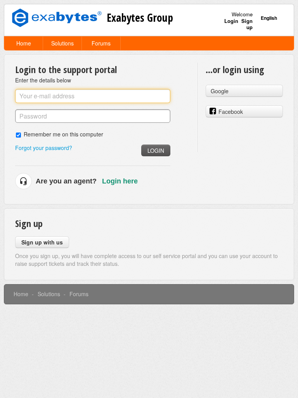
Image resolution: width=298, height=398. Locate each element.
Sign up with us (42, 242)
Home (23, 43)
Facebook (230, 111)
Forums (101, 43)
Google (220, 91)
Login (155, 150)
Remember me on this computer (63, 134)
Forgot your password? (43, 148)
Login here (120, 181)
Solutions (62, 43)
